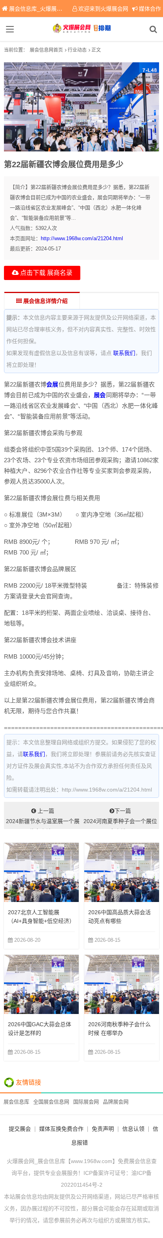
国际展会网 (86, 1102)
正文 (96, 50)
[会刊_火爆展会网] (81, 29)
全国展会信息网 (51, 1102)
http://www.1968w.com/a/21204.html (82, 238)
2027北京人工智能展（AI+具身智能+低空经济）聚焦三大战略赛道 (41, 921)
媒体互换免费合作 (61, 1129)
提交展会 (20, 1129)
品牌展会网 (116, 1102)
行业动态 (77, 50)
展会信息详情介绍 (45, 301)
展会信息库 (16, 1102)
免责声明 (103, 1129)
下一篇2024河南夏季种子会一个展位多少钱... (120, 818)
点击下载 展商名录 (45, 272)
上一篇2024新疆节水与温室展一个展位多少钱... (43, 818)
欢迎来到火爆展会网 (103, 9)
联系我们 (124, 353)
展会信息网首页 (46, 50)
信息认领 (133, 1129)
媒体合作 (150, 9)
